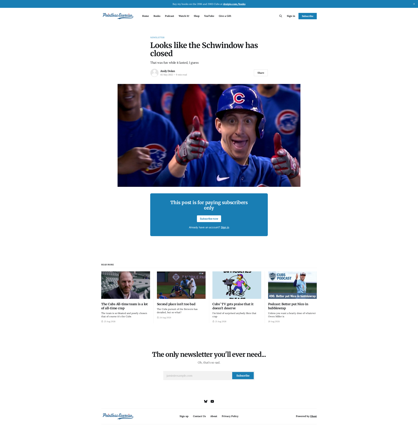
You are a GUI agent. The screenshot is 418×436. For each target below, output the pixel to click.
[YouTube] (212, 401)
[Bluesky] (205, 401)
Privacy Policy (230, 416)
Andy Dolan (167, 71)
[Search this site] (280, 16)
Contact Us (199, 416)
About (213, 416)
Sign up (184, 416)
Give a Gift (225, 15)
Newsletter (157, 37)
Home (145, 15)
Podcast (169, 15)
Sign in (291, 15)
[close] (414, 4)
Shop (197, 15)
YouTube (209, 15)
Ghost (313, 416)
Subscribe (307, 16)
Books (156, 15)
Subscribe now (209, 218)
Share (260, 72)
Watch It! (184, 15)
